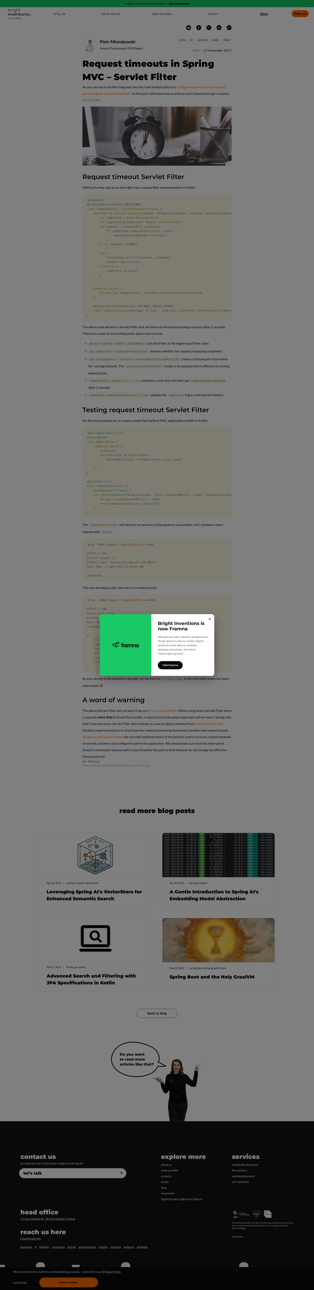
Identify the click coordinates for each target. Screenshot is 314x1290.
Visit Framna (170, 665)
